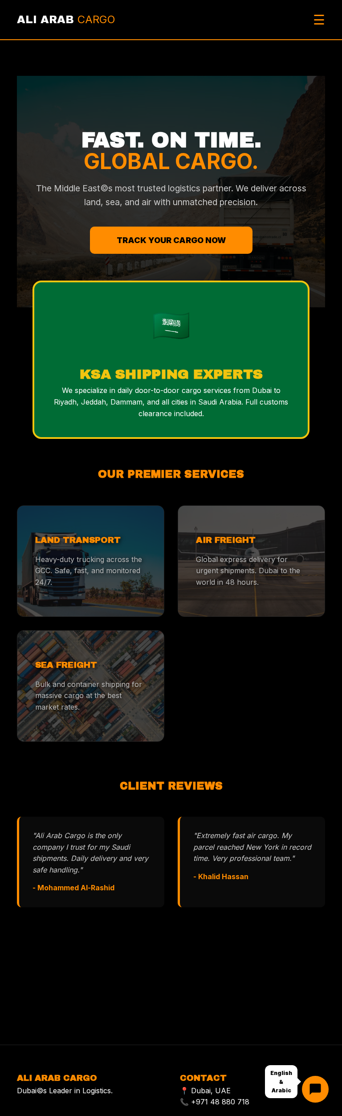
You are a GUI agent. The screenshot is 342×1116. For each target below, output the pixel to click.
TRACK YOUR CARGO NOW (171, 240)
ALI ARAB (66, 19)
